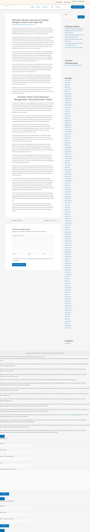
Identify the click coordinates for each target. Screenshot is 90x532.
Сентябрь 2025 (68, 105)
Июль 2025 (67, 109)
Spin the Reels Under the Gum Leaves (73, 47)
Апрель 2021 (68, 212)
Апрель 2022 (68, 189)
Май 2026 (67, 87)
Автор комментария (69, 65)
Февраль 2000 (68, 325)
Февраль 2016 (68, 247)
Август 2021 (67, 203)
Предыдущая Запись (16, 220)
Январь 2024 (68, 149)
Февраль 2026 (68, 93)
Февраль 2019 (68, 236)
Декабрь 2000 (68, 305)
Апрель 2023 (68, 165)
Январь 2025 (68, 122)
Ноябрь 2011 (68, 269)
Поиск (66, 14)
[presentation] (48, 7)
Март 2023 (67, 167)
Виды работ (45, 7)
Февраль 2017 (68, 245)
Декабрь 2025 (68, 98)
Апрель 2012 (68, 258)
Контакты (57, 7)
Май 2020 (67, 227)
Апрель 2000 (68, 321)
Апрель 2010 (68, 296)
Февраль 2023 (68, 169)
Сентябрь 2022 (68, 180)
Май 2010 (67, 294)
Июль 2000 (67, 314)
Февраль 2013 (68, 256)
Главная (32, 7)
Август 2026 (68, 80)
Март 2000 (67, 323)
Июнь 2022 (67, 187)
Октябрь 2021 (68, 198)
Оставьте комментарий (17, 24)
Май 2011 (67, 281)
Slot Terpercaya (74, 414)
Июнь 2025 (67, 111)
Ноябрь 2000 (68, 307)
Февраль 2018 (68, 241)
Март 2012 (67, 261)
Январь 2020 (68, 234)
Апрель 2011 (68, 283)
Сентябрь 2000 (68, 310)
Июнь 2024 (67, 138)
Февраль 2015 (68, 252)
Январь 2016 (68, 249)
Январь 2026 (68, 96)
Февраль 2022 (68, 191)
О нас (52, 7)
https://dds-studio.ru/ (50, 353)
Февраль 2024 (68, 147)
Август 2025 (68, 107)
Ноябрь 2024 (68, 127)
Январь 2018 (68, 243)
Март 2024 (67, 145)
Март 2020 (67, 229)
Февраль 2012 (68, 263)
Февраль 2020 (68, 232)
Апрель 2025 (68, 116)
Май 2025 (67, 113)
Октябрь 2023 (68, 156)
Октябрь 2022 (68, 178)
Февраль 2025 (68, 120)
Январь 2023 (68, 171)
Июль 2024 (67, 136)
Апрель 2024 (68, 142)
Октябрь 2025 (68, 102)
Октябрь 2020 (68, 220)
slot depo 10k (15, 31)
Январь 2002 (68, 303)
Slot (25, 358)
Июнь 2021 (67, 207)
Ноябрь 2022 (68, 176)
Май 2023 (67, 162)
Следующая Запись (50, 220)
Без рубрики (27, 24)
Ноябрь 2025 (68, 100)
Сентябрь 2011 (68, 274)
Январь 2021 (68, 218)
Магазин (38, 7)
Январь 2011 (68, 290)
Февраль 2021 (68, 216)
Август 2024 (68, 134)
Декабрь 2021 (68, 196)
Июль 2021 (67, 205)
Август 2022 (68, 183)
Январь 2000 (68, 327)
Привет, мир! (78, 65)
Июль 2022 (67, 185)
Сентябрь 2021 (68, 200)
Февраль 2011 (68, 287)
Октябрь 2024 (68, 129)
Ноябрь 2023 (68, 154)
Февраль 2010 (68, 298)
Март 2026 (67, 91)
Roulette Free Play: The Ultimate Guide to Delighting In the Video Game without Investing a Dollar (74, 30)
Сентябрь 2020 (68, 223)
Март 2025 (67, 118)
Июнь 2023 (67, 160)
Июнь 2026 (67, 84)
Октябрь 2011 (68, 272)
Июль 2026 (67, 82)
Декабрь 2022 (68, 174)
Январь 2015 (68, 254)
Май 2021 (67, 209)
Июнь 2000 (67, 316)
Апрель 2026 (68, 89)
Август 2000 (68, 312)
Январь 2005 (68, 301)
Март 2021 (67, 214)
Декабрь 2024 (68, 125)
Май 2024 (67, 140)
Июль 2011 (67, 276)
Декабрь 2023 (68, 151)
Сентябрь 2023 (68, 158)
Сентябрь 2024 (68, 131)
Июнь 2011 (67, 278)
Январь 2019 (68, 238)
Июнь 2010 (67, 292)
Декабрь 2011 (68, 267)
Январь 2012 (68, 265)
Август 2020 (68, 225)
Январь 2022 (68, 194)
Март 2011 (67, 285)
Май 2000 (67, 319)
